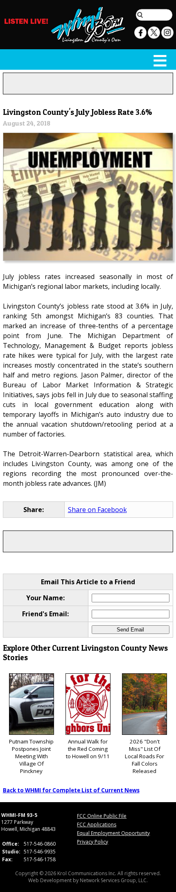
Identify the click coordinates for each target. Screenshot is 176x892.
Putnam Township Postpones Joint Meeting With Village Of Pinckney (31, 756)
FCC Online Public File (101, 815)
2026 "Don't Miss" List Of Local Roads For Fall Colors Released (144, 756)
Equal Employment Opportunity (113, 833)
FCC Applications (96, 824)
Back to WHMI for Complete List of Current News (71, 790)
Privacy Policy (92, 841)
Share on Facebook (97, 509)
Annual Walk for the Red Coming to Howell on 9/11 (88, 749)
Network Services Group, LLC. (114, 880)
